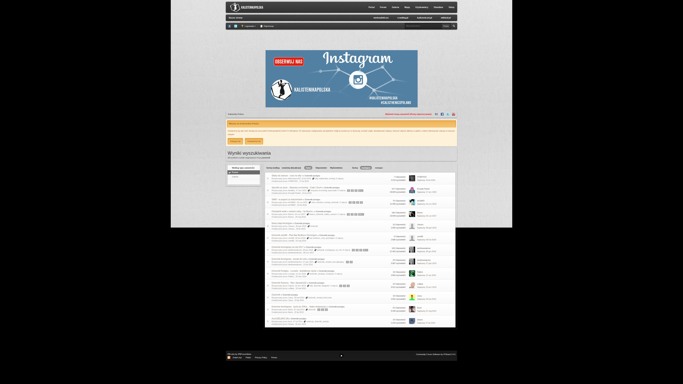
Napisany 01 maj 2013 (426, 311)
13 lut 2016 (308, 264)
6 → (365, 250)
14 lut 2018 (306, 193)
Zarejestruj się (254, 141)
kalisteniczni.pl (424, 18)
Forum (383, 7)
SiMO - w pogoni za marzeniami (287, 199)
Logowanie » (250, 26)
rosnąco (379, 168)
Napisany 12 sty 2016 (426, 275)
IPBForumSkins (244, 354)
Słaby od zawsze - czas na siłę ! (287, 175)
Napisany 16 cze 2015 (426, 204)
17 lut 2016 (304, 181)
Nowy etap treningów (282, 223)
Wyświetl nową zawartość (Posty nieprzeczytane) (408, 114)
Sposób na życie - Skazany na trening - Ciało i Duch (297, 187)
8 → (360, 190)
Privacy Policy (261, 357)
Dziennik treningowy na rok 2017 (287, 247)
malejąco (366, 168)
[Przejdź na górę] (341, 356)
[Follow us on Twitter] (448, 114)
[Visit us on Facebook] (442, 114)
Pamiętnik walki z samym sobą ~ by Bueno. (292, 211)
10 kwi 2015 (301, 288)
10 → (361, 214)
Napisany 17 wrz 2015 (426, 192)
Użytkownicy (421, 7)
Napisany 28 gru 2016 (426, 251)
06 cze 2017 (308, 253)
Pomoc (274, 357)
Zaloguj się (235, 141)
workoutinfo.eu (381, 18)
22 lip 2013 (299, 312)
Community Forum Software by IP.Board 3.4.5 (436, 354)
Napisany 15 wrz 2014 (426, 287)
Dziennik (276, 295)
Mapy (407, 7)
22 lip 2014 (299, 300)
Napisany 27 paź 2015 (426, 263)
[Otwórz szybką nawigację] (436, 114)
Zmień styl (237, 357)
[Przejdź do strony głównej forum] (247, 7)
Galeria (395, 7)
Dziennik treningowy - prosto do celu (289, 259)
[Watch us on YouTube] (453, 114)
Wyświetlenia (336, 168)
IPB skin (231, 354)
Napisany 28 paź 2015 (426, 228)
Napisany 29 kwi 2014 (426, 299)
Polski (248, 357)
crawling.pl (402, 18)
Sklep (451, 7)
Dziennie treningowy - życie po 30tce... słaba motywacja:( (299, 306)
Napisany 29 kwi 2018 (426, 240)
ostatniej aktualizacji (291, 168)
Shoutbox (438, 7)
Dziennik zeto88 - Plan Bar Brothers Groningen (294, 235)
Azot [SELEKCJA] (280, 318)
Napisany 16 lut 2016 (426, 180)
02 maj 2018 (301, 241)
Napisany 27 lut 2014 (426, 323)
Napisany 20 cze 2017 (426, 216)
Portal (372, 7)
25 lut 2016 (302, 205)
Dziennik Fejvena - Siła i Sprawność (289, 283)
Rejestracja (268, 26)
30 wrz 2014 (300, 324)
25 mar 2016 (301, 276)
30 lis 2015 (300, 229)
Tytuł (308, 168)
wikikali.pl (446, 18)
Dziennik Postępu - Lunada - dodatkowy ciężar (294, 271)
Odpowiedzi (321, 168)
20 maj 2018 (300, 217)
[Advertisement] (341, 39)
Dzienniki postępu (312, 176)
